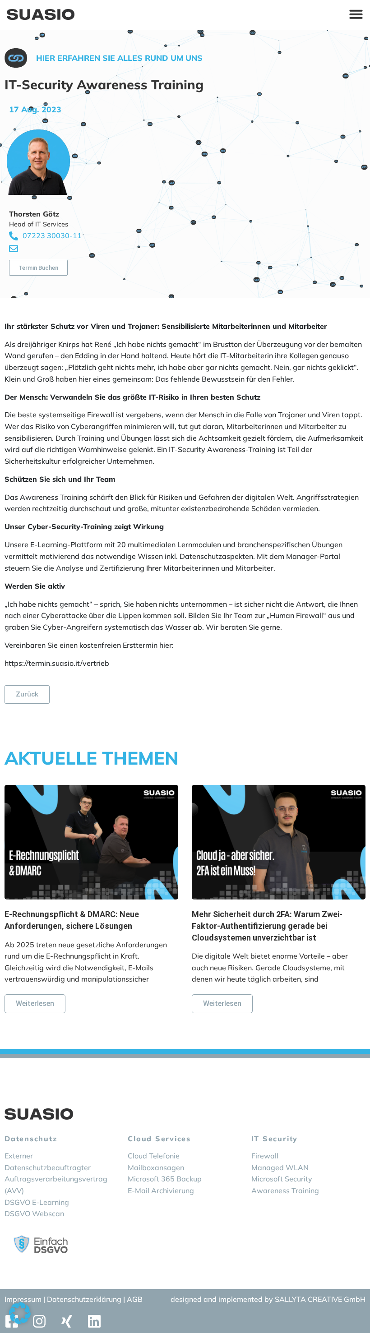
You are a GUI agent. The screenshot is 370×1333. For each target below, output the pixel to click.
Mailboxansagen (156, 1167)
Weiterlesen (35, 1003)
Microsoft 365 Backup (165, 1178)
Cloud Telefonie (154, 1155)
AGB (135, 1299)
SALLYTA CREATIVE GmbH (320, 1299)
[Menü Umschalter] (356, 14)
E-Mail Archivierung (161, 1190)
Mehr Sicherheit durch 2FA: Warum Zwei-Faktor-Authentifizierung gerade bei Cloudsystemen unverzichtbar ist (267, 925)
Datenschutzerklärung (85, 1299)
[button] (20, 1313)
